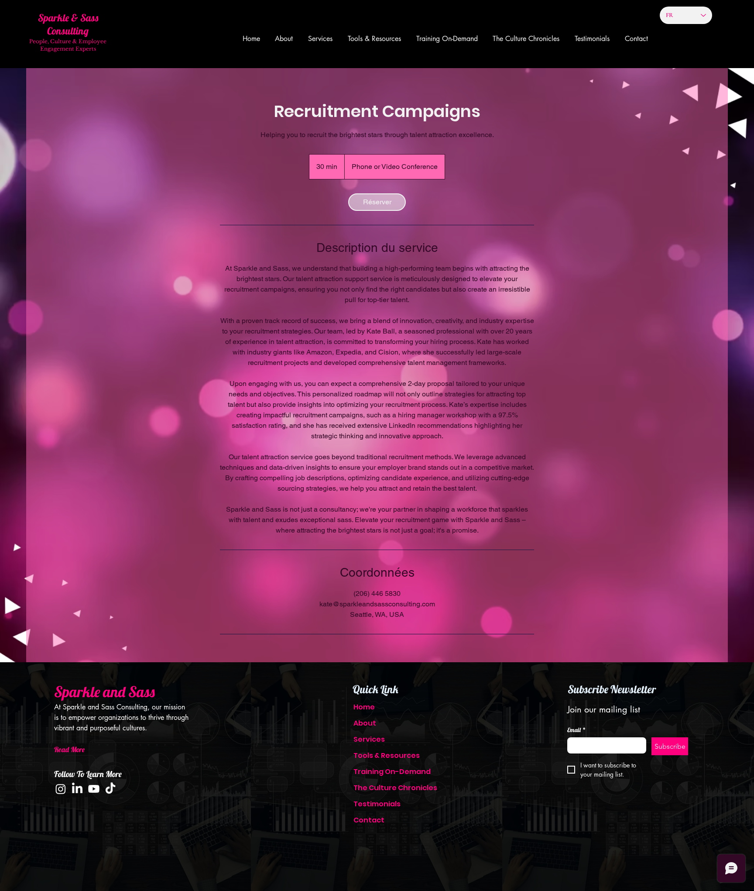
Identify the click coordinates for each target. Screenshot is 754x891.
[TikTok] (110, 788)
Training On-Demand (388, 772)
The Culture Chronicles (388, 788)
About (364, 723)
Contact (368, 820)
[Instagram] (60, 788)
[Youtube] (93, 788)
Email (576, 730)
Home (364, 707)
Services (369, 739)
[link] (377, 202)
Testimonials (377, 804)
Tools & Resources (386, 755)
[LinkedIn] (77, 788)
